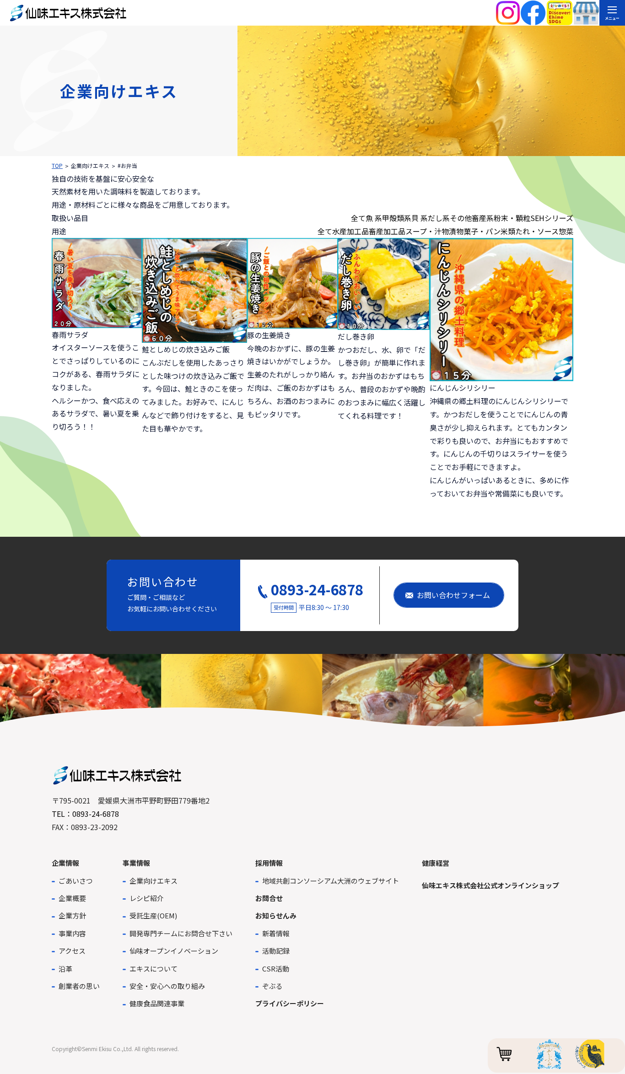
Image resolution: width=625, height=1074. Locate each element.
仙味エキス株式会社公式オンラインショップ (490, 885)
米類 (508, 231)
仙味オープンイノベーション (173, 950)
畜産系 (483, 217)
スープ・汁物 (427, 231)
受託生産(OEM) (153, 915)
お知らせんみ (275, 915)
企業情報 (65, 863)
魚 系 (374, 217)
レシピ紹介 (146, 898)
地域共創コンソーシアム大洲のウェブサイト (330, 880)
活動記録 (276, 950)
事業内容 (72, 933)
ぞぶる (272, 986)
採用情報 (269, 863)
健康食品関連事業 (156, 1003)
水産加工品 (350, 231)
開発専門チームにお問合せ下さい (180, 933)
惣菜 (566, 231)
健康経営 (435, 863)
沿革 (65, 968)
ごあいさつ (76, 880)
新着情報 (276, 933)
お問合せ (269, 898)
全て (358, 217)
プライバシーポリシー (289, 1003)
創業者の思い (79, 986)
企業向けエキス (153, 880)
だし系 (439, 217)
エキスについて (153, 968)
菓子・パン (482, 231)
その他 (461, 217)
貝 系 (419, 217)
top (57, 165)
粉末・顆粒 (512, 217)
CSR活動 (275, 968)
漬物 (456, 231)
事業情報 (136, 863)
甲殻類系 (396, 217)
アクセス (72, 950)
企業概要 (72, 898)
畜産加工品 (387, 231)
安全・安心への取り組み (167, 986)
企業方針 (72, 915)
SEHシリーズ (551, 217)
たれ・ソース (537, 231)
